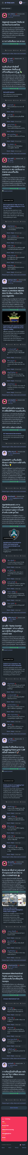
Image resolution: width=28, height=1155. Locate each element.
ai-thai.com (9, 3)
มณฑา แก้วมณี (11, 582)
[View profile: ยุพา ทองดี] (4, 60)
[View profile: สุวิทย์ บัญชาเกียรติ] (4, 281)
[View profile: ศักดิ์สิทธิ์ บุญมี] (4, 1049)
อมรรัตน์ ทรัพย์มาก (12, 705)
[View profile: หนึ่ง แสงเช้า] (4, 1028)
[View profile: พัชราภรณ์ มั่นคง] (4, 135)
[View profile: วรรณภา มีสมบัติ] (4, 931)
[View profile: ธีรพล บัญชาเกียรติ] (4, 1039)
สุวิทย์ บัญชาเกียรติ (12, 280)
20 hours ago (11, 162)
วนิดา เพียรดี (10, 560)
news (11, 60)
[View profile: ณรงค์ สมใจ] (4, 105)
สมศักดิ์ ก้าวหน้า (11, 846)
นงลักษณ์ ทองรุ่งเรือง (12, 965)
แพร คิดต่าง (10, 570)
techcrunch (13, 740)
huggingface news (17, 498)
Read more (13, 44)
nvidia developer (17, 281)
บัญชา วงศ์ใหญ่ (11, 816)
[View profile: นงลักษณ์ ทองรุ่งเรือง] (4, 966)
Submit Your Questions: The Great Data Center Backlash (12, 664)
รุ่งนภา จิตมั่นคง (11, 14)
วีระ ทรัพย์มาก (11, 144)
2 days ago (10, 403)
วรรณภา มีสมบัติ (11, 931)
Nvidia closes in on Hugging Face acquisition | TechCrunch (13, 786)
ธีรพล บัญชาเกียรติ (12, 1039)
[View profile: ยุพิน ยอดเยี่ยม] (4, 863)
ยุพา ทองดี (10, 58)
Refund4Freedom (8, 92)
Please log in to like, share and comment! (14, 53)
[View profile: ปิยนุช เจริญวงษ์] (4, 256)
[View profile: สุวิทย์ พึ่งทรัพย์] (4, 226)
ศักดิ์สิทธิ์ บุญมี (11, 1049)
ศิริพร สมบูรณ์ (10, 361)
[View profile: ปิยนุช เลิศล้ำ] (4, 160)
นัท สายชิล (10, 1008)
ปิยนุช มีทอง (10, 265)
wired (11, 160)
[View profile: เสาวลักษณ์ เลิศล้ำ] (4, 349)
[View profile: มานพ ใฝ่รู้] (4, 115)
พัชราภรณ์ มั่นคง (11, 134)
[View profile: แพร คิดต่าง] (4, 570)
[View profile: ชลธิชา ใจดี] (4, 246)
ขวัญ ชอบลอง (10, 683)
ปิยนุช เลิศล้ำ (11, 158)
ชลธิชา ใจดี (10, 246)
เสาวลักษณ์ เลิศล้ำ (11, 349)
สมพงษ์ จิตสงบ (11, 384)
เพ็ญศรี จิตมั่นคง (11, 372)
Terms (9, 1147)
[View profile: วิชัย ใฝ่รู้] (4, 725)
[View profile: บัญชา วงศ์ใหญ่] (4, 817)
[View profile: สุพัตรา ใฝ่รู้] (4, 1018)
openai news (16, 15)
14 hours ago (10, 62)
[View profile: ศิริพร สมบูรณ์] (4, 361)
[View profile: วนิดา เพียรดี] (4, 561)
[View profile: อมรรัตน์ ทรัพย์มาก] (4, 705)
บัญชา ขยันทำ (11, 603)
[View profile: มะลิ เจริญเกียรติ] (4, 401)
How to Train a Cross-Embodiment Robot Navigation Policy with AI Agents (13, 909)
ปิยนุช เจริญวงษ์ (11, 256)
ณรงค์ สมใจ (10, 105)
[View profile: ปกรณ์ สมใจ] (4, 1065)
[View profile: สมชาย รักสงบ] (4, 125)
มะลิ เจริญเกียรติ (11, 400)
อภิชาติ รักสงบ (11, 806)
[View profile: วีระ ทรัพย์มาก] (4, 145)
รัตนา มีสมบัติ (10, 941)
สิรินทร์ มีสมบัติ (11, 496)
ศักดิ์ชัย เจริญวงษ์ (12, 451)
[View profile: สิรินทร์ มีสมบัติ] (4, 498)
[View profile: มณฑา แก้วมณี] (4, 582)
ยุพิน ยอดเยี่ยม (11, 862)
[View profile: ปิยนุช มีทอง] (4, 266)
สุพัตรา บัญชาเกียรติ (12, 715)
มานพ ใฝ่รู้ (10, 115)
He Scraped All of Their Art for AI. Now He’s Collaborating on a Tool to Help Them (13, 206)
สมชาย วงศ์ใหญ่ (11, 592)
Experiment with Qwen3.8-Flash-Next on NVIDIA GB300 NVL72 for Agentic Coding (13, 327)
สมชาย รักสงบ (11, 124)
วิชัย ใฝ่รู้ (9, 724)
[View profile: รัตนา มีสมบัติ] (4, 941)
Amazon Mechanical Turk (11, 999)
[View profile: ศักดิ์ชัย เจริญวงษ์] (4, 453)
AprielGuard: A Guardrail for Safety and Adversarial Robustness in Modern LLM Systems (12, 545)
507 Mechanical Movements (12, 434)
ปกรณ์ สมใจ (10, 1063)
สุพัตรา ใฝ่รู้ (10, 1018)
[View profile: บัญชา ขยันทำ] (4, 603)
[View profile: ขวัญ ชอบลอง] (4, 684)
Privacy (16, 1147)
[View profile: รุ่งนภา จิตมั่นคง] (4, 15)
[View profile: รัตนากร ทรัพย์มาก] (4, 236)
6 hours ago (10, 17)
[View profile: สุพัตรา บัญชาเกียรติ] (4, 715)
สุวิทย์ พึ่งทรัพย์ (11, 226)
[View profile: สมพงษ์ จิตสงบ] (4, 384)
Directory (24, 1147)
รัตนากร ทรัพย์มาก (12, 236)
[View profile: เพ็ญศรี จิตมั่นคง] (4, 372)
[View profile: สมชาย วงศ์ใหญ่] (4, 592)
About (3, 1147)
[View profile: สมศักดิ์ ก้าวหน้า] (4, 846)
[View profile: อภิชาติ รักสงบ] (4, 807)
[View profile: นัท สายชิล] (4, 1008)
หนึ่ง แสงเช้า (10, 1028)
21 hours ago (10, 283)
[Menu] (3, 3)
